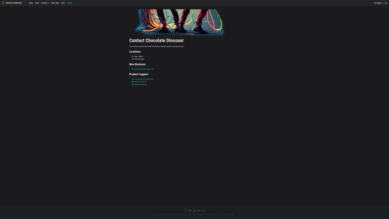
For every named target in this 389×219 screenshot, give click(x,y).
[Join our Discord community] (199, 210)
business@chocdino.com (146, 69)
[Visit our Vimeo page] (194, 210)
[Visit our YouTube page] (190, 210)
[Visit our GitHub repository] (185, 210)
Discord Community (140, 82)
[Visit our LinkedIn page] (203, 210)
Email (144, 69)
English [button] (378, 3)
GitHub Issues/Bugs (140, 84)
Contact (69, 3)
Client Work (55, 3)
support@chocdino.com (145, 79)
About (31, 3)
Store (63, 3)
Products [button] (44, 3)
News (37, 3)
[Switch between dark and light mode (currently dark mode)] (385, 3)
